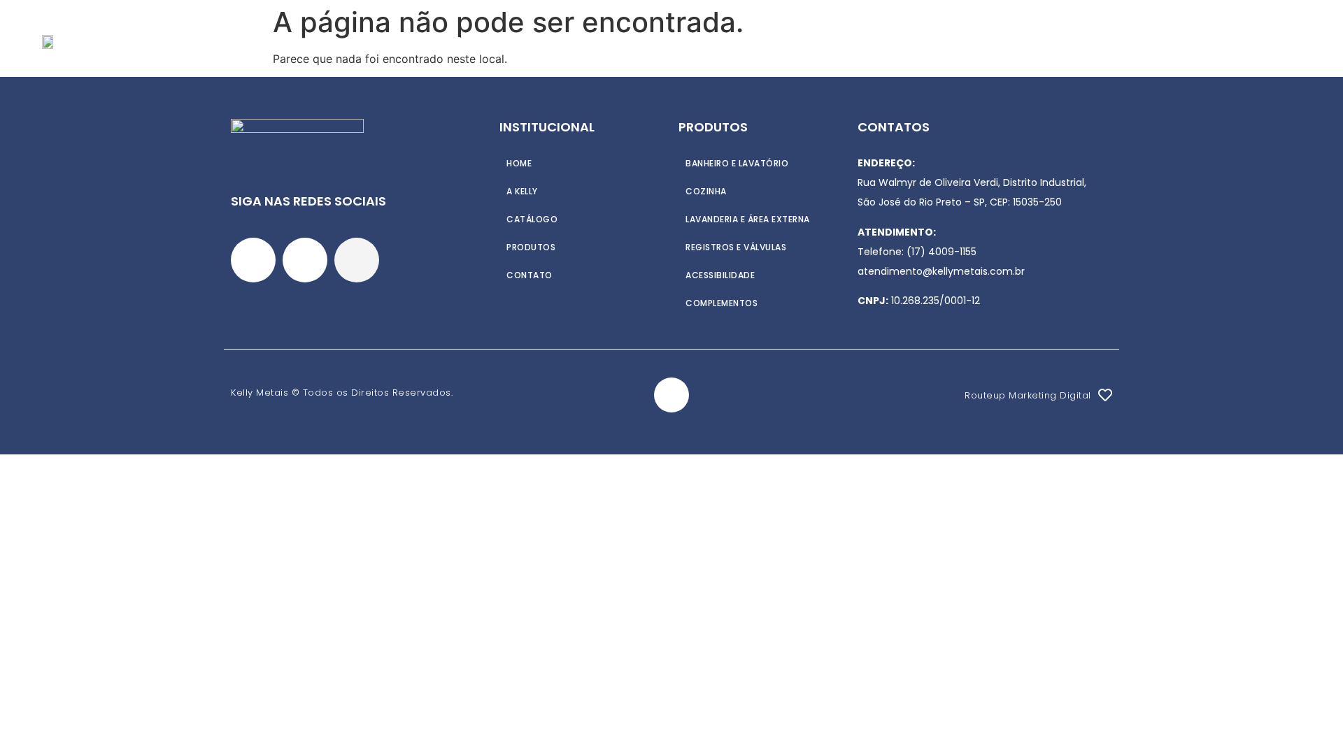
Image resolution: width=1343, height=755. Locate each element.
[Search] (1283, 40)
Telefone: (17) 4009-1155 (917, 252)
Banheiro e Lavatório (736, 163)
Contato (743, 41)
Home (463, 41)
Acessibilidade (720, 275)
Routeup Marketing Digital (1028, 395)
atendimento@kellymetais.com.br (941, 271)
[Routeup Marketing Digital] (1105, 395)
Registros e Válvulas (735, 247)
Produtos (586, 41)
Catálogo (666, 41)
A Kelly (517, 41)
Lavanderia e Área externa (747, 219)
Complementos (721, 303)
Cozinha (706, 191)
